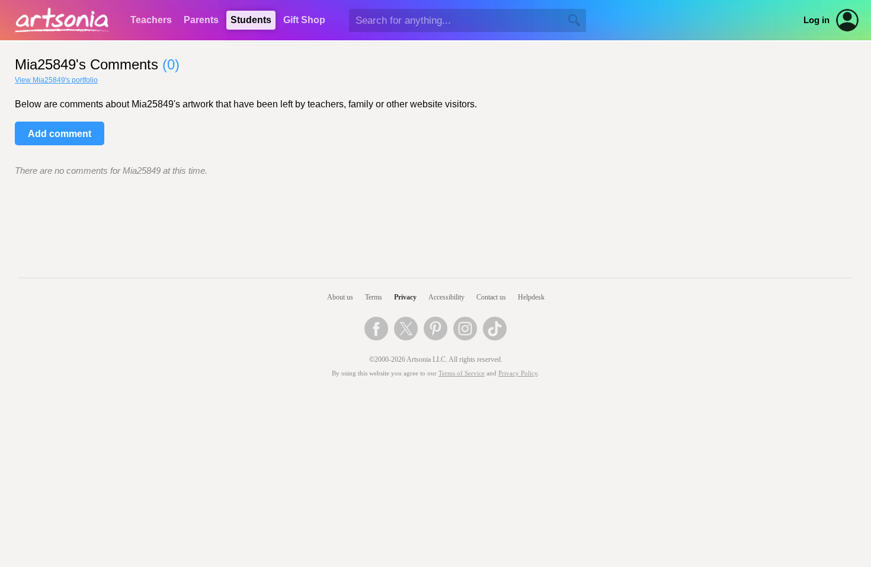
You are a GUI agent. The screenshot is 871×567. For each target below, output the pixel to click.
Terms (373, 297)
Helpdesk (531, 297)
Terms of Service (461, 373)
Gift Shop (304, 20)
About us (340, 297)
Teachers (151, 20)
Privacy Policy (517, 373)
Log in (816, 20)
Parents (201, 20)
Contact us (491, 297)
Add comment (59, 134)
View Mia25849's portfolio (56, 80)
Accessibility (446, 297)
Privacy (405, 297)
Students (250, 20)
